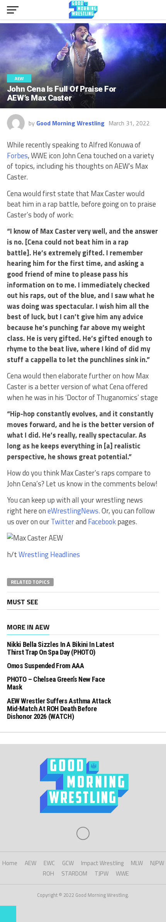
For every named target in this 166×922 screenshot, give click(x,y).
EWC (49, 863)
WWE (122, 873)
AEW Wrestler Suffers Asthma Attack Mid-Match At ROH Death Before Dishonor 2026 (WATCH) (59, 708)
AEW (30, 863)
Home (9, 863)
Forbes (17, 155)
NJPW (157, 863)
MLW (137, 863)
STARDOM (74, 873)
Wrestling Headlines (49, 554)
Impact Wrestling (102, 863)
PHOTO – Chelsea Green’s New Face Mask (56, 683)
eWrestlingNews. (74, 510)
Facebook (102, 521)
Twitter (62, 521)
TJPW (101, 873)
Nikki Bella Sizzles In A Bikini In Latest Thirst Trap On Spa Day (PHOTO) (60, 648)
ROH (48, 873)
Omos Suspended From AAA (45, 666)
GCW (68, 863)
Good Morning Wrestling (70, 123)
